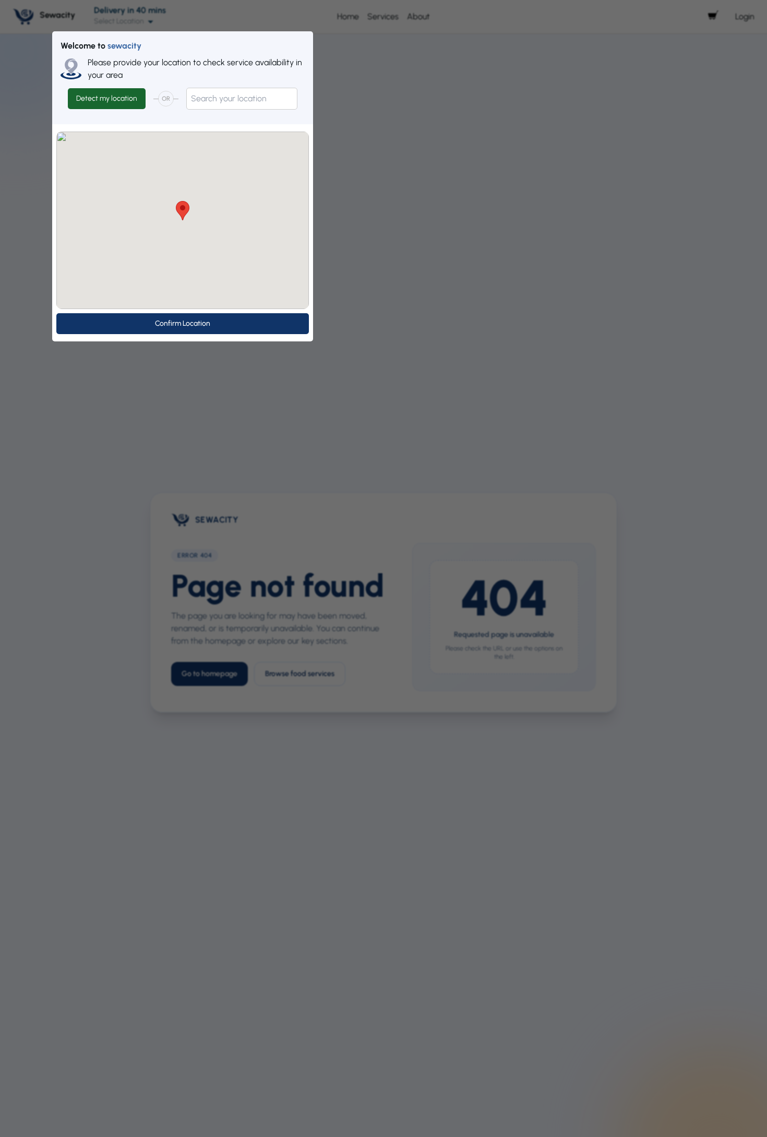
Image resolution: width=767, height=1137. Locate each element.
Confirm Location (182, 323)
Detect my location (106, 98)
